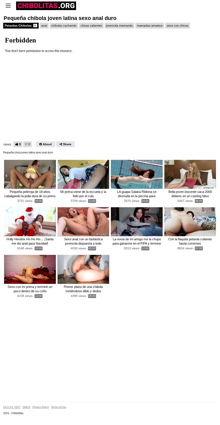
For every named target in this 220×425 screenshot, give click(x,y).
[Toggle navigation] (9, 5)
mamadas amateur (150, 25)
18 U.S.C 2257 (11, 407)
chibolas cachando (63, 25)
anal (44, 25)
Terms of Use (58, 407)
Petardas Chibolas (21, 25)
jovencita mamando (119, 25)
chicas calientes (91, 25)
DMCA (26, 407)
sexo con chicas (177, 25)
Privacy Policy (40, 407)
